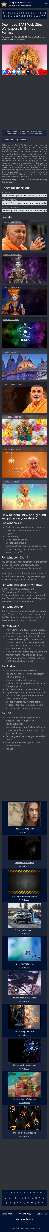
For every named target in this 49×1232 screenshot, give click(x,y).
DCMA (43, 72)
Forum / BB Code (10, 207)
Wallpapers (6, 37)
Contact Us (42, 1213)
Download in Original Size (14, 140)
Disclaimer (7, 1213)
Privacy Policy (24, 1213)
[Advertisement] (24, 103)
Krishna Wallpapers (24, 1219)
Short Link (7, 192)
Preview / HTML (9, 199)
